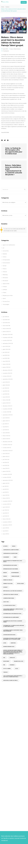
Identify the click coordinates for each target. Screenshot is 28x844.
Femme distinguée (15, 576)
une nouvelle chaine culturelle (10, 680)
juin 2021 (5, 486)
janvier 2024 (6, 403)
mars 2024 (5, 397)
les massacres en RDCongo (9, 634)
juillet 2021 (5, 483)
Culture (7, 7)
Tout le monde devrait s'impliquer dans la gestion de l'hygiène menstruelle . (12, 676)
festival (4, 265)
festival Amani (20, 583)
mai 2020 (5, 513)
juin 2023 (5, 423)
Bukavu (13, 546)
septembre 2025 (7, 343)
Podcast (5, 286)
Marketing (5, 274)
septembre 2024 (7, 379)
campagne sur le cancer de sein (10, 553)
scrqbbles (12, 664)
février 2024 (6, 400)
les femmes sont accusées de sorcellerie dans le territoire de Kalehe (13, 626)
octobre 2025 (6, 340)
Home (2, 7)
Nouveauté (5, 280)
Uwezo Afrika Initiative (15, 49)
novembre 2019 (6, 522)
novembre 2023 (6, 409)
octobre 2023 (6, 412)
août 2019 (5, 528)
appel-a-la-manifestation (9, 245)
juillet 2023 (5, 420)
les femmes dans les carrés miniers (11, 617)
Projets (4, 292)
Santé (4, 298)
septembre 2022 (7, 450)
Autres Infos (6, 251)
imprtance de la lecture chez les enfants (12, 590)
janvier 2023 (6, 438)
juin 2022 (5, 459)
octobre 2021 (6, 477)
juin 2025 (5, 352)
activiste (5, 546)
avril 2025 (5, 358)
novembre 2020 (6, 501)
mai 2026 (5, 319)
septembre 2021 (7, 480)
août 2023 (5, 418)
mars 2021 (5, 495)
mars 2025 (5, 361)
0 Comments (6, 51)
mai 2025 (5, 355)
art (3, 248)
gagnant (5, 587)
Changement (6, 557)
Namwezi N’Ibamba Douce (8, 646)
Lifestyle (5, 271)
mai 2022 (5, 462)
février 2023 (6, 435)
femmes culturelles (7, 579)
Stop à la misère (7, 668)
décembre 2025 (6, 334)
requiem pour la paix (18, 661)
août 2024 (5, 382)
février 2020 (6, 519)
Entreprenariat (6, 259)
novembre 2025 (6, 337)
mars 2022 (5, 468)
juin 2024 (5, 388)
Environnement (6, 262)
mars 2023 (5, 432)
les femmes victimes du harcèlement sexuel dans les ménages (13, 631)
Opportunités (6, 283)
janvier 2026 (6, 331)
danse (15, 557)
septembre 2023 (7, 415)
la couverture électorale (9, 605)
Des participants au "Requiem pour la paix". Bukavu (12, 561)
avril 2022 (5, 465)
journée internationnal (8, 598)
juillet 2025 (5, 349)
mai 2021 (5, 489)
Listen (4, 642)
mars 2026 (5, 325)
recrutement (6, 661)
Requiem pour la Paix (8, 295)
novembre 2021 (6, 474)
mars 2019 (5, 534)
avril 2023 (5, 429)
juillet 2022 (5, 456)
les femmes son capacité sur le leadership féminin (12, 621)
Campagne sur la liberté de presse (11, 549)
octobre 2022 (6, 447)
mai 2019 (5, 531)
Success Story (6, 301)
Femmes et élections (7, 583)
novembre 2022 (6, 444)
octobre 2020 (6, 504)
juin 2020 (5, 510)
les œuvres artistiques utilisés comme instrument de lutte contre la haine (12, 639)
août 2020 (5, 507)
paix (4, 657)
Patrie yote (12, 657)
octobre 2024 (6, 376)
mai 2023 (5, 426)
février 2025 (6, 364)
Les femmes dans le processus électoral (12, 613)
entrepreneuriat (15, 572)
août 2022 (5, 453)
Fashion (5, 576)
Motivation (5, 277)
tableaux (5, 672)
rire (4, 664)
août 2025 (5, 346)
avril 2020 (5, 516)
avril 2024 (5, 394)
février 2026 (6, 328)
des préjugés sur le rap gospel (10, 565)
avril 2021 (5, 492)
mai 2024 (5, 391)
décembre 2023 (6, 406)
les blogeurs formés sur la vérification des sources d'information (13, 610)
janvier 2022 (6, 471)
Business (5, 254)
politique (5, 289)
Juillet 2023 (6, 601)
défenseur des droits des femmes (10, 568)
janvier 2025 (6, 367)
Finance (4, 268)
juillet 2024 (5, 385)
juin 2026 (5, 316)
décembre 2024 (7, 370)
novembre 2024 (6, 373)
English (5, 572)
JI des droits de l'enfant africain (10, 594)
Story (16, 668)
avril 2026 (5, 322)
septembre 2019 (7, 525)
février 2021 (5, 498)
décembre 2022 (6, 441)
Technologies (6, 304)
